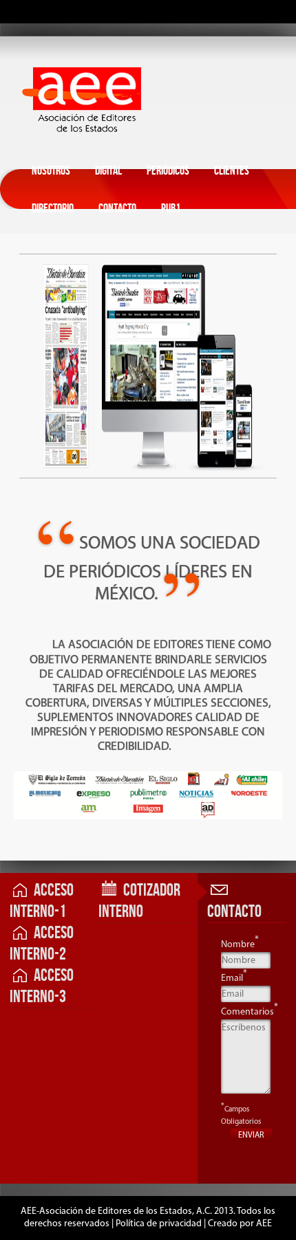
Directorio (53, 208)
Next (188, 616)
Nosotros (51, 171)
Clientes (231, 171)
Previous (13, 616)
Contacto (117, 208)
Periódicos (168, 171)
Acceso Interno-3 (42, 986)
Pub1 (170, 208)
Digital (108, 171)
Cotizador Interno (139, 901)
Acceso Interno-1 (42, 901)
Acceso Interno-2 (42, 943)
